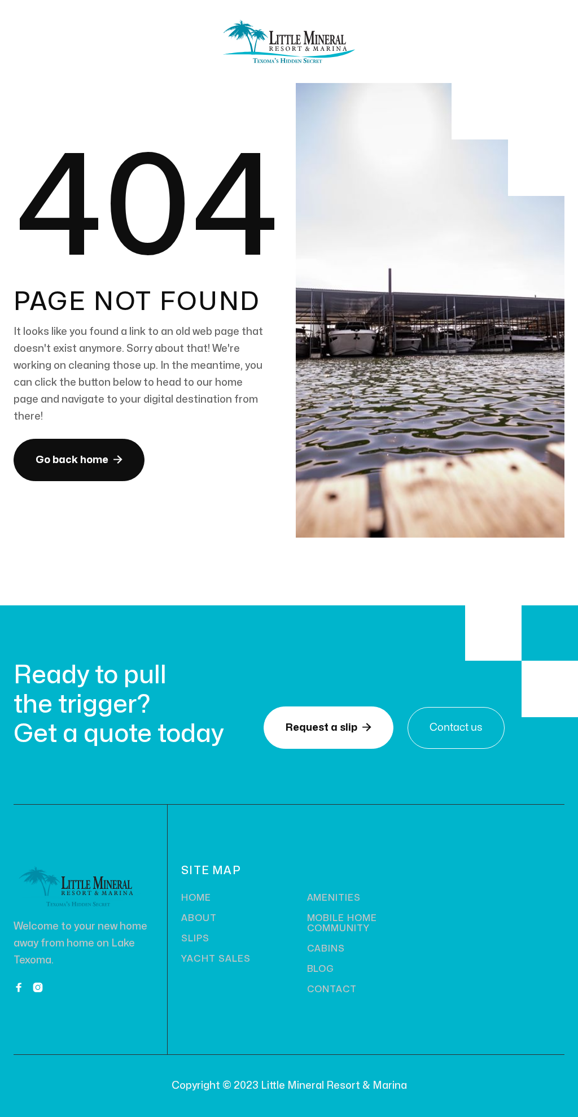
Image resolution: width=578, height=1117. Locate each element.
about (199, 918)
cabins (326, 948)
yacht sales (216, 958)
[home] (289, 41)
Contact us (456, 727)
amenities (334, 897)
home (196, 897)
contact (332, 989)
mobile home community (342, 923)
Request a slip (328, 727)
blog (321, 969)
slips (195, 938)
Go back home (79, 460)
